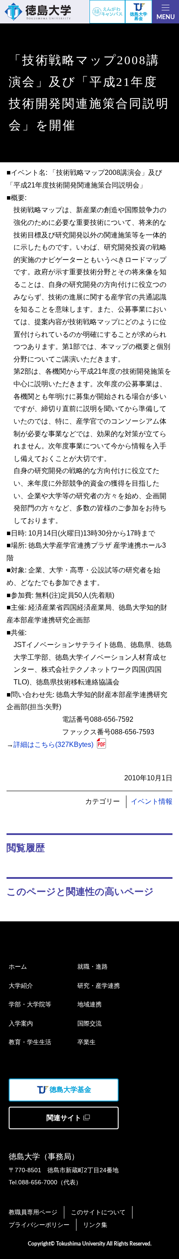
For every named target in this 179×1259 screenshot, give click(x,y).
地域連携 (89, 1004)
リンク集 (95, 1224)
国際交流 (89, 1023)
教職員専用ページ (33, 1212)
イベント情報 (151, 801)
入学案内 (21, 1023)
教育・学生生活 (30, 1042)
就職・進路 (92, 966)
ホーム (18, 966)
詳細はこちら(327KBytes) (53, 744)
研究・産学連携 (98, 985)
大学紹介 (21, 985)
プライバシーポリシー (39, 1224)
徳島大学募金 (138, 16)
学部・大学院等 (30, 1004)
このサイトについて (98, 1212)
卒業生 (86, 1042)
